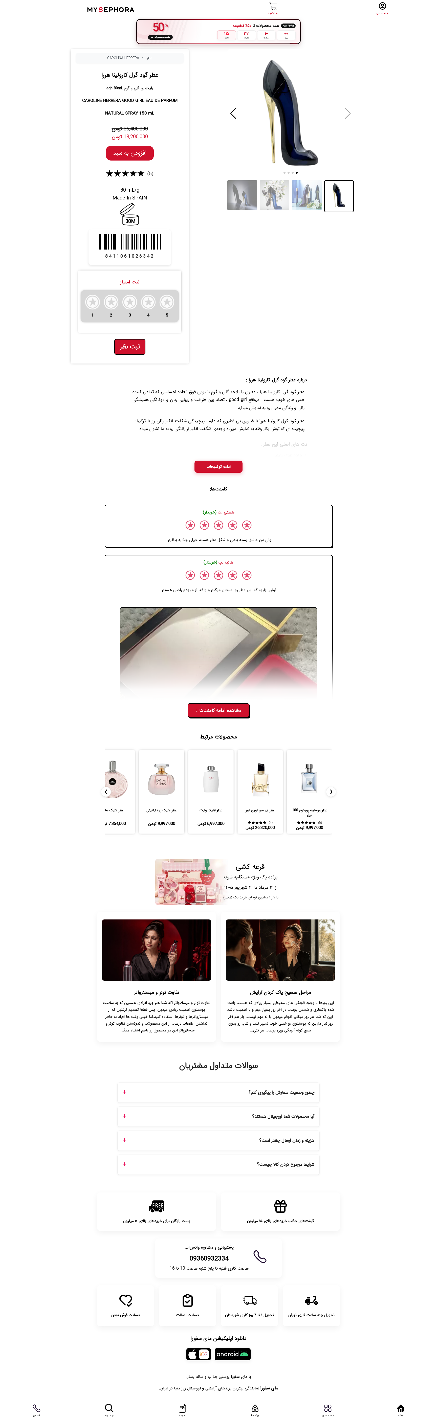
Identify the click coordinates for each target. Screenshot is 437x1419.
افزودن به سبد (130, 153)
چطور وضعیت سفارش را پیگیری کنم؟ (281, 1092)
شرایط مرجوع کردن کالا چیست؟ (285, 1164)
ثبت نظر (130, 347)
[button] (233, 113)
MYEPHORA (111, 9)
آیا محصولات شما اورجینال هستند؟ (283, 1116)
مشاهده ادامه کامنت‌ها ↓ (218, 710)
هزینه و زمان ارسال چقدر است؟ (286, 1140)
